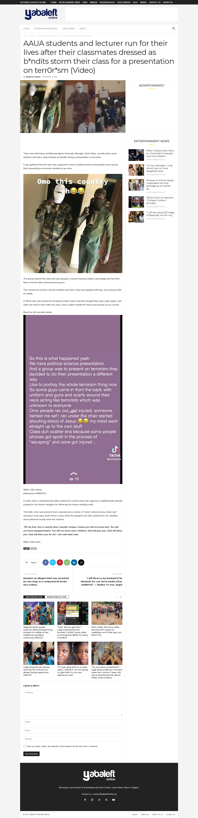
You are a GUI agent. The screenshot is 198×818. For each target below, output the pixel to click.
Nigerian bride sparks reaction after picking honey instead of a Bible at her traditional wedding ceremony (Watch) (38, 632)
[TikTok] (99, 800)
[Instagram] (92, 800)
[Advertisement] (121, 15)
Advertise (168, 2)
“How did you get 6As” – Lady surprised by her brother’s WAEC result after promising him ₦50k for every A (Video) (72, 632)
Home (53, 2)
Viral (85, 2)
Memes (143, 2)
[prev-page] (117, 597)
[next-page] (120, 597)
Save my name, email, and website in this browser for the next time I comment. (62, 746)
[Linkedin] (74, 562)
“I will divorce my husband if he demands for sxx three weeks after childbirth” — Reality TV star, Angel (101, 581)
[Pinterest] (60, 562)
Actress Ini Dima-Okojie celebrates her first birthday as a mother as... (160, 184)
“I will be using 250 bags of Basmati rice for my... (160, 214)
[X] (53, 562)
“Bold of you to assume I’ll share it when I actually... (159, 200)
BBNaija (93, 2)
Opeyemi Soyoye (33, 76)
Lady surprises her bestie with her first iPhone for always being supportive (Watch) (36, 671)
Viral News (68, 28)
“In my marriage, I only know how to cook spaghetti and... (159, 168)
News (83, 28)
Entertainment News (69, 2)
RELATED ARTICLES (34, 597)
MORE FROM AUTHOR (56, 597)
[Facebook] (46, 562)
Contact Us (155, 2)
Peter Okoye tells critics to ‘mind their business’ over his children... (160, 153)
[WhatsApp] (67, 562)
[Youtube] (113, 800)
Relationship (124, 2)
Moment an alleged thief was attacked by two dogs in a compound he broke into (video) (46, 581)
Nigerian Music (107, 2)
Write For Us (158, 814)
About (135, 814)
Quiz (135, 2)
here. (38, 542)
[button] (173, 28)
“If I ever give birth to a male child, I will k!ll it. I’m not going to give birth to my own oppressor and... (72, 671)
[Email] (81, 562)
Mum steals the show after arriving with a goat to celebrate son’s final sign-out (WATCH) (106, 631)
